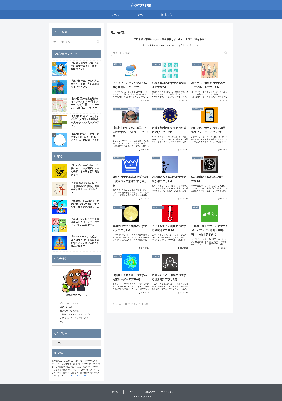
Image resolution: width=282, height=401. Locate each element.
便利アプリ (150, 392)
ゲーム (132, 392)
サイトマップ (167, 392)
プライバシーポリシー (76, 375)
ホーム (115, 392)
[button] (225, 52)
